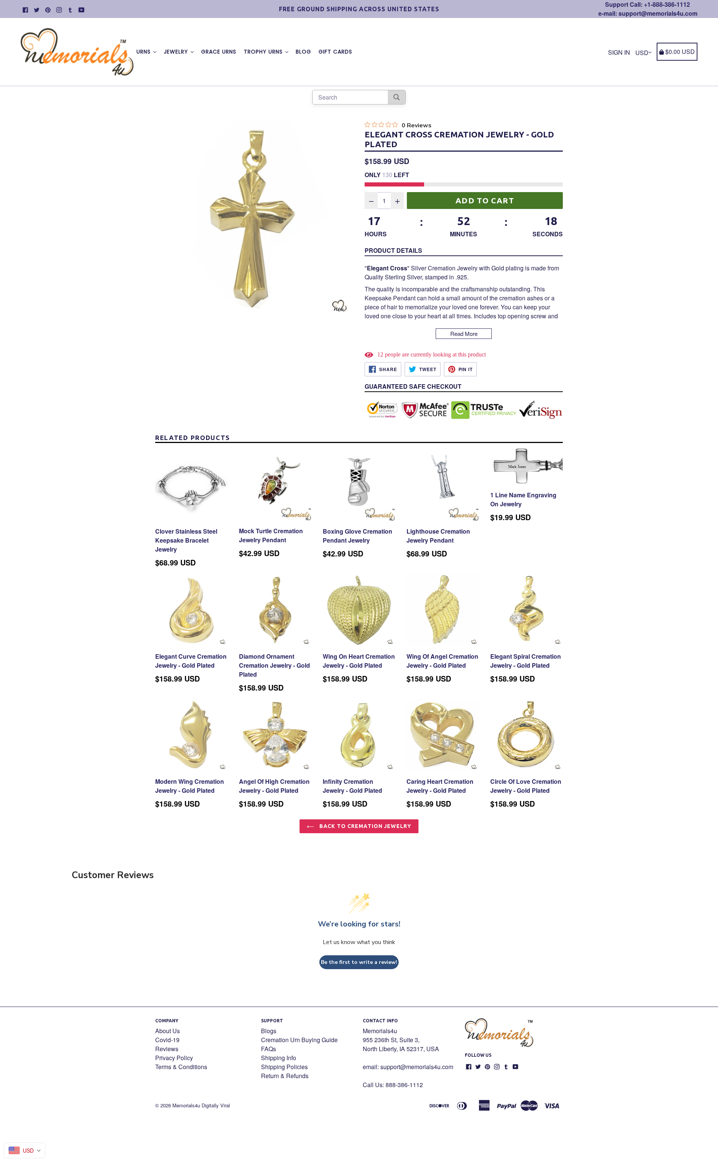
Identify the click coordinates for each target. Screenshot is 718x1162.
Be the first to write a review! (359, 962)
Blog (303, 51)
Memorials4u (186, 1105)
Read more (464, 333)
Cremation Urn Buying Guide (299, 1039)
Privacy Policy (174, 1057)
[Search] (396, 97)
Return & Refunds (285, 1075)
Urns (144, 51)
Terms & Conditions (181, 1066)
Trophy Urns (264, 51)
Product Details (393, 250)
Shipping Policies (284, 1066)
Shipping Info (278, 1057)
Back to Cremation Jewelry (364, 826)
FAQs (268, 1048)
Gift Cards (335, 51)
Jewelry (177, 51)
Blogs (268, 1030)
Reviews (166, 1048)
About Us (167, 1030)
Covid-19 (167, 1039)
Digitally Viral (216, 1105)
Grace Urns (218, 51)
